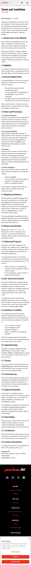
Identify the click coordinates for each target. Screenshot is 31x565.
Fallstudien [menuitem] (15, 515)
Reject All (15, 556)
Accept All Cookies (15, 561)
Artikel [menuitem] (15, 524)
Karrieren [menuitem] (15, 494)
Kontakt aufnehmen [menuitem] (15, 490)
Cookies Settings (15, 551)
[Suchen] (21, 3)
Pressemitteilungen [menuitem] (15, 527)
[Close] (29, 539)
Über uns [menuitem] (15, 503)
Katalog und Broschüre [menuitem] (15, 512)
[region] (15, 550)
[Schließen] (27, 3)
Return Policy (17, 230)
